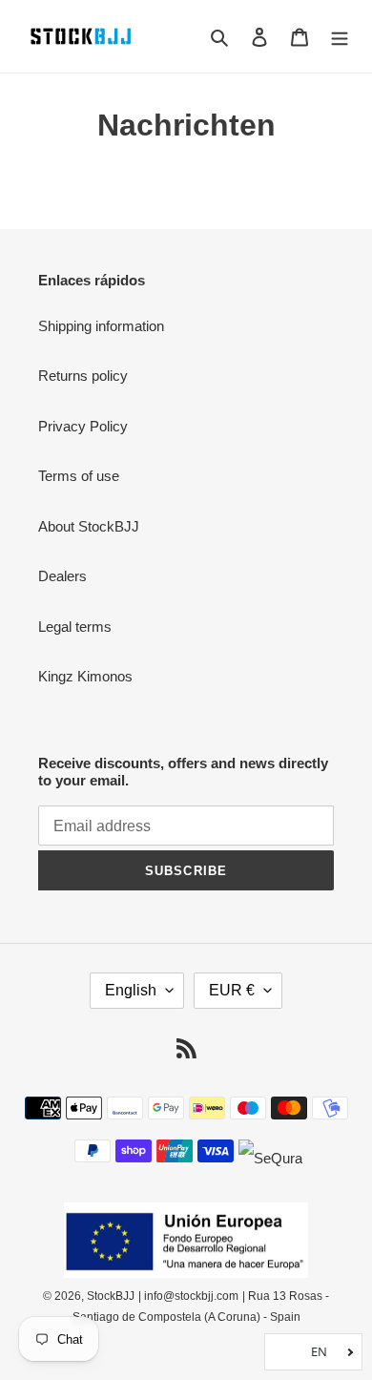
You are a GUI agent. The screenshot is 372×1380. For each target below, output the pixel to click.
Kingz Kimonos (85, 676)
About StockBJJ (88, 526)
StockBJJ (110, 1296)
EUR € (232, 990)
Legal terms (75, 626)
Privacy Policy (83, 426)
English (130, 990)
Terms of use (78, 476)
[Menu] (340, 36)
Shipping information (101, 326)
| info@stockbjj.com (188, 1296)
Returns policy (83, 375)
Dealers (62, 576)
